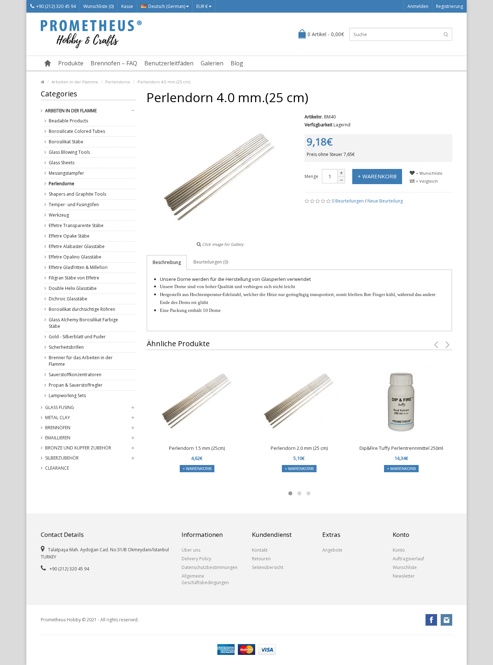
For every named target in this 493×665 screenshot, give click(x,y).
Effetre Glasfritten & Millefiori (78, 267)
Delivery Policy (196, 559)
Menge (311, 176)
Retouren (261, 559)
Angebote (332, 550)
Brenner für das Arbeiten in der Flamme (81, 361)
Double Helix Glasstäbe (73, 288)
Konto (399, 550)
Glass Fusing (59, 407)
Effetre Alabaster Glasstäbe (77, 246)
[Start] (47, 63)
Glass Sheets (61, 163)
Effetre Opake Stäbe (69, 236)
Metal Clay (57, 417)
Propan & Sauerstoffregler (75, 385)
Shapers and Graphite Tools (77, 194)
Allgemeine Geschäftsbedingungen (205, 579)
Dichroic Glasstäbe (68, 299)
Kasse (127, 6)
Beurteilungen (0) (210, 262)
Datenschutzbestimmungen (209, 567)
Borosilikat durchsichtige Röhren (82, 309)
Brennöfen (57, 428)
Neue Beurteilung (385, 201)
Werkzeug (59, 215)
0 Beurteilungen (348, 201)
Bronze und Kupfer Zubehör (78, 448)
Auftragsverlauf (408, 559)
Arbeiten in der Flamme (75, 81)
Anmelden (417, 6)
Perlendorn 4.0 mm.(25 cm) (164, 81)
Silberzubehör (62, 458)
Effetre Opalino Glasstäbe (75, 257)
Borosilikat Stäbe (66, 142)
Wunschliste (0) (98, 6)
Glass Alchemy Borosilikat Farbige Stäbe (83, 323)
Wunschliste (405, 567)
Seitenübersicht (267, 567)
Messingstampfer (66, 173)
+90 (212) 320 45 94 (56, 6)
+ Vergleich (426, 181)
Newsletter (404, 576)
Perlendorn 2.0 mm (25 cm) (299, 448)
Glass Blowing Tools (69, 152)
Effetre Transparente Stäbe (76, 225)
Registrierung (449, 6)
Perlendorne (117, 81)
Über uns (191, 550)
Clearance (57, 468)
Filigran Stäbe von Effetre (74, 278)
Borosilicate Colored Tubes (77, 131)
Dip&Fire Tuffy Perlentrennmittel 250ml (401, 448)
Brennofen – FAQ (114, 63)
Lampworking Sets (67, 395)
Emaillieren (57, 438)
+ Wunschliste (428, 173)
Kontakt (259, 550)
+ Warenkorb (377, 176)
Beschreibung (167, 262)
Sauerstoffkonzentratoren (75, 374)
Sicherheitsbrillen (66, 347)
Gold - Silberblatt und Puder (77, 337)
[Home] (42, 81)
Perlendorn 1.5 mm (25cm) (197, 448)
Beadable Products (68, 121)
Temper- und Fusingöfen (74, 204)
